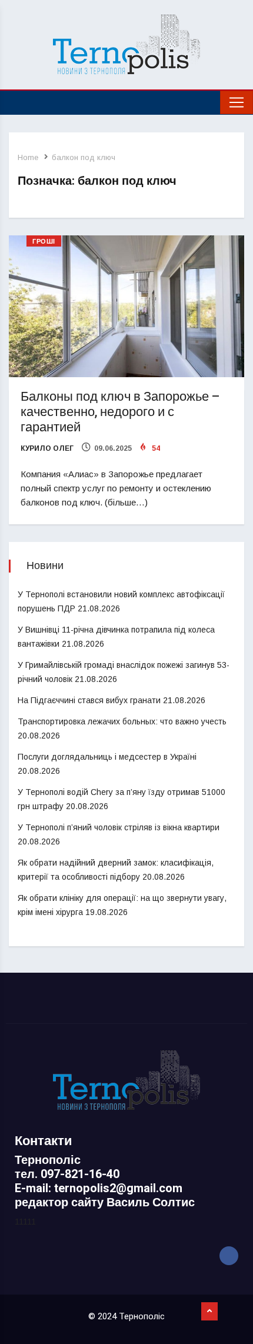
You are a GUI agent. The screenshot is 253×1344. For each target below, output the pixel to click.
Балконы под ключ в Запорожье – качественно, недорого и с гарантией (120, 412)
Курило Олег (47, 448)
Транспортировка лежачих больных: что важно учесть (122, 721)
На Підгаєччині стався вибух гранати (89, 700)
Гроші (43, 242)
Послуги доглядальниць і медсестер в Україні (107, 756)
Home (28, 157)
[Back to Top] (209, 1311)
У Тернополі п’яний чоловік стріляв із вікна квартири (118, 827)
